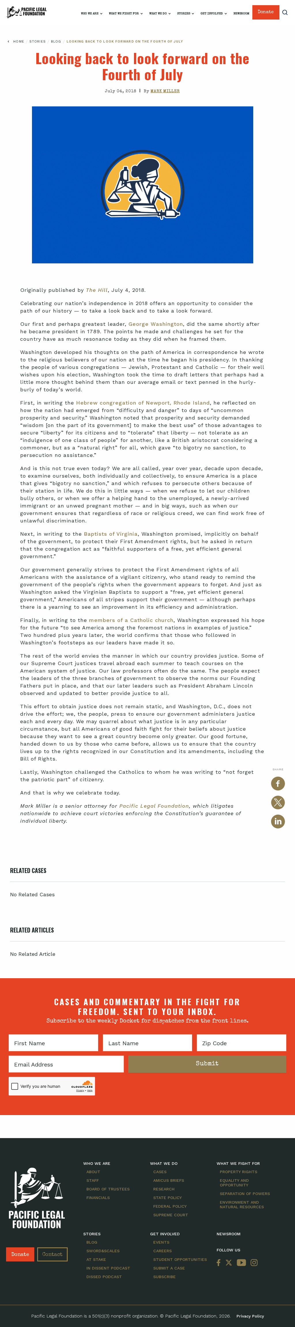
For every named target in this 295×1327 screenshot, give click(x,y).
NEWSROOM (229, 1234)
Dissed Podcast (104, 1276)
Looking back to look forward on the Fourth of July (125, 41)
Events (161, 1242)
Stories (183, 13)
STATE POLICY (167, 1197)
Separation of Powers (245, 1193)
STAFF (92, 1180)
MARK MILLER (165, 91)
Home (18, 41)
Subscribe (164, 1276)
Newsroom (241, 13)
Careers (162, 1251)
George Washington (155, 324)
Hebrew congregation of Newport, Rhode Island (143, 403)
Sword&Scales (103, 1251)
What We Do (158, 13)
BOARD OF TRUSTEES (108, 1189)
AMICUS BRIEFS (168, 1180)
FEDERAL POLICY (170, 1206)
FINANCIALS (98, 1197)
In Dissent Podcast (108, 1268)
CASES (160, 1171)
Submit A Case (169, 1268)
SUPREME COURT (170, 1215)
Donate (266, 12)
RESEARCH (164, 1189)
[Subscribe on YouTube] (241, 1263)
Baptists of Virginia (111, 534)
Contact (52, 1254)
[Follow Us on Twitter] (229, 1263)
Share (278, 769)
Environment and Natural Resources (242, 1204)
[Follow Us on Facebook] (220, 1263)
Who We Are (90, 13)
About (93, 1171)
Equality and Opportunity (234, 1182)
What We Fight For (124, 13)
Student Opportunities (180, 1259)
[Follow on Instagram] (253, 1263)
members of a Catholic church (131, 620)
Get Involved (212, 13)
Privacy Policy (250, 1316)
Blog (57, 41)
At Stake (96, 1259)
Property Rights (238, 1171)
